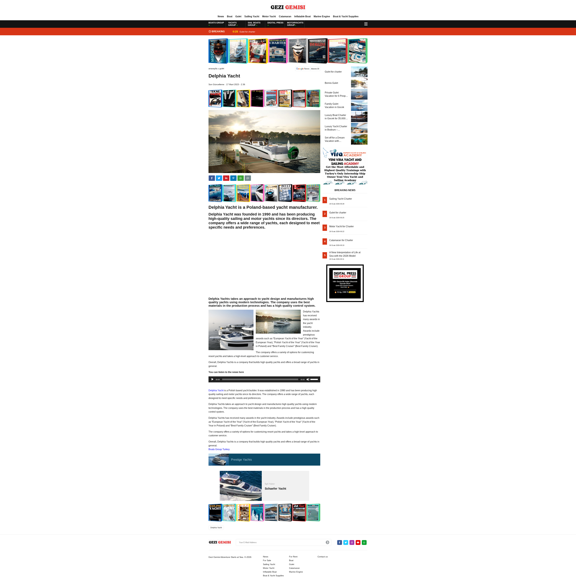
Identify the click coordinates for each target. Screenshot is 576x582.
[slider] (314, 379)
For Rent (293, 556)
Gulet (238, 16)
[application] (264, 379)
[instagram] (352, 542)
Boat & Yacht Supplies (345, 16)
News (221, 16)
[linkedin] (226, 178)
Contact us (323, 556)
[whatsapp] (364, 542)
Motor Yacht (269, 16)
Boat (229, 16)
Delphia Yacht (216, 390)
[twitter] (219, 178)
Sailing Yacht (251, 16)
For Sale (267, 560)
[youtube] (358, 542)
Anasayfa (212, 68)
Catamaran (285, 16)
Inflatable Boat (302, 16)
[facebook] (211, 178)
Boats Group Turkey (219, 449)
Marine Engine (322, 16)
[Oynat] (212, 379)
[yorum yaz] (247, 178)
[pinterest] (233, 178)
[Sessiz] (307, 379)
